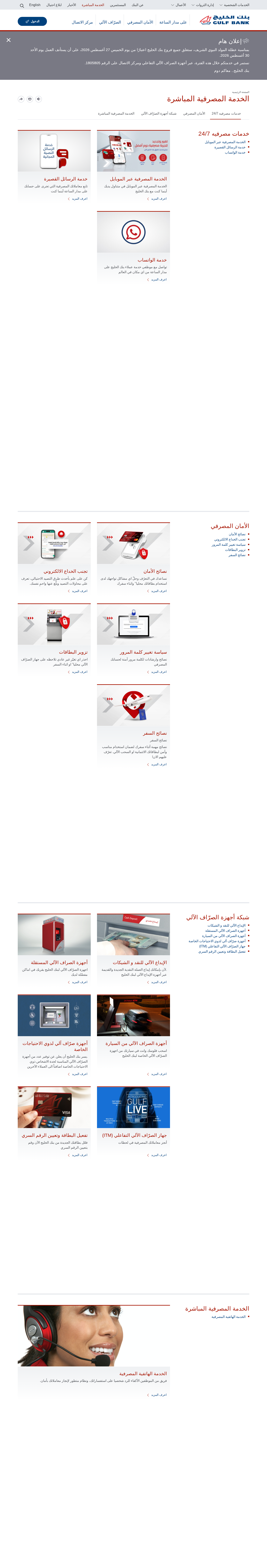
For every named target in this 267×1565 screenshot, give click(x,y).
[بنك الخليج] (224, 19)
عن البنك (138, 5)
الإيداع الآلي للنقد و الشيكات (227, 925)
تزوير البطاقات (235, 550)
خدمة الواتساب (235, 152)
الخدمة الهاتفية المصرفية (229, 1317)
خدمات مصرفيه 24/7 (226, 113)
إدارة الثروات (204, 5)
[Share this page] (21, 99)
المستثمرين (118, 5)
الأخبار (71, 5)
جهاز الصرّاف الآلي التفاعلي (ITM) (222, 946)
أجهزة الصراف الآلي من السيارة (224, 936)
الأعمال (180, 5)
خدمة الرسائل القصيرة (230, 147)
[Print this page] (29, 99)
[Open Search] (22, 4)
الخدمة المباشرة (93, 5)
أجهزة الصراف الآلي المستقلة (225, 930)
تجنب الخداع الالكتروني (230, 539)
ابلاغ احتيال (54, 5)
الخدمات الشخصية (236, 5)
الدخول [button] (35, 21)
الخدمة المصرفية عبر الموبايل (225, 142)
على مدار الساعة (173, 22)
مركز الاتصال (82, 22)
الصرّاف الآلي (110, 22)
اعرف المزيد (158, 198)
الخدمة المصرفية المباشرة (116, 113)
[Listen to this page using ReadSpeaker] (38, 99)
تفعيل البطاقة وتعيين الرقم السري (222, 951)
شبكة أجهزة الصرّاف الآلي (158, 113)
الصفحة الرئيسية (240, 92)
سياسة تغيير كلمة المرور (229, 544)
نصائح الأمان (237, 534)
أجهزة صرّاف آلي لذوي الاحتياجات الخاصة (217, 941)
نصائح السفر (237, 555)
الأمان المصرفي (140, 22)
